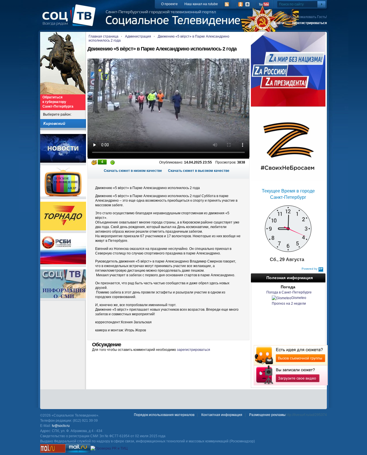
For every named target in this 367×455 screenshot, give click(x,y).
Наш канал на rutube (201, 4)
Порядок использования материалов (164, 415)
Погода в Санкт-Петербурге (289, 292)
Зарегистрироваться (309, 23)
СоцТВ (70, 19)
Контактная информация (221, 415)
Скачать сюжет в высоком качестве (198, 171)
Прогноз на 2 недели (289, 304)
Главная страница (103, 36)
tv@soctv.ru (61, 426)
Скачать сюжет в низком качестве (133, 171)
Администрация (138, 36)
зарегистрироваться (193, 350)
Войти (279, 23)
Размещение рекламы (267, 415)
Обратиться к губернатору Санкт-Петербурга (57, 101)
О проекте (169, 4)
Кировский (54, 123)
